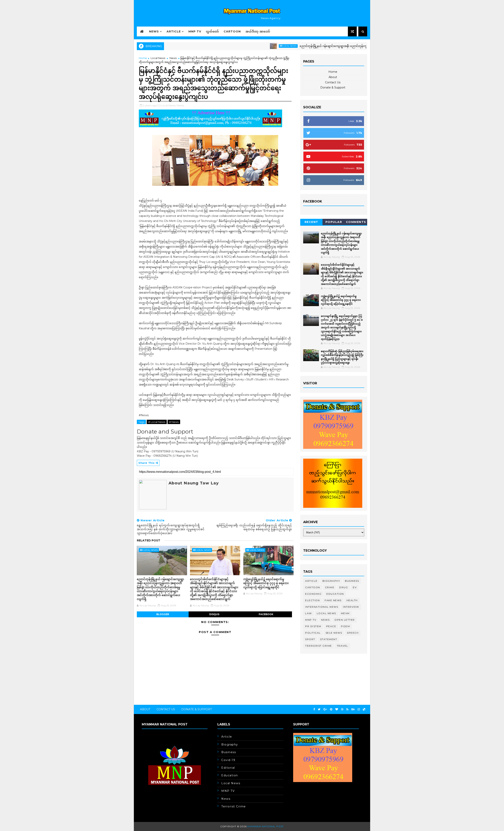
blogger (162, 614)
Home (143, 58)
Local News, (168, 105)
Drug (343, 587)
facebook (266, 614)
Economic (313, 593)
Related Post (148, 540)
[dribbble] (342, 709)
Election (312, 600)
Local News (266, 46)
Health (352, 600)
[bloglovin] (336, 709)
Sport (310, 639)
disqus (214, 614)
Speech (353, 632)
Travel (342, 645)
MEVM (345, 613)
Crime (329, 587)
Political (313, 632)
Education (335, 593)
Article (174, 31)
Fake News (333, 600)
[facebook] (314, 709)
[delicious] (364, 709)
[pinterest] (331, 709)
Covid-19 (228, 760)
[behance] (353, 709)
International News (321, 606)
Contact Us (332, 82)
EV (355, 587)
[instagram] (359, 709)
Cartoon (232, 31)
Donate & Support (332, 87)
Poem (345, 626)
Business (352, 580)
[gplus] (325, 709)
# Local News (156, 421)
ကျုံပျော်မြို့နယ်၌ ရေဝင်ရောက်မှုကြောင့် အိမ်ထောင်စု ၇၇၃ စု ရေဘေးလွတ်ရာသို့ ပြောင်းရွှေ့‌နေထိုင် (266, 583)
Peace (331, 626)
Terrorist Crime (318, 645)
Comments (356, 222)
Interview (351, 606)
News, (180, 105)
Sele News (334, 632)
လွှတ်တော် (212, 31)
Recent (311, 222)
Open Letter (344, 619)
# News (174, 421)
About (333, 77)
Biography (331, 580)
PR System (313, 626)
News (154, 31)
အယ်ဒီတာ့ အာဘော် (258, 31)
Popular (333, 222)
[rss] (347, 709)
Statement (328, 639)
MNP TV (194, 31)
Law (308, 613)
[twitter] (319, 709)
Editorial (228, 767)
